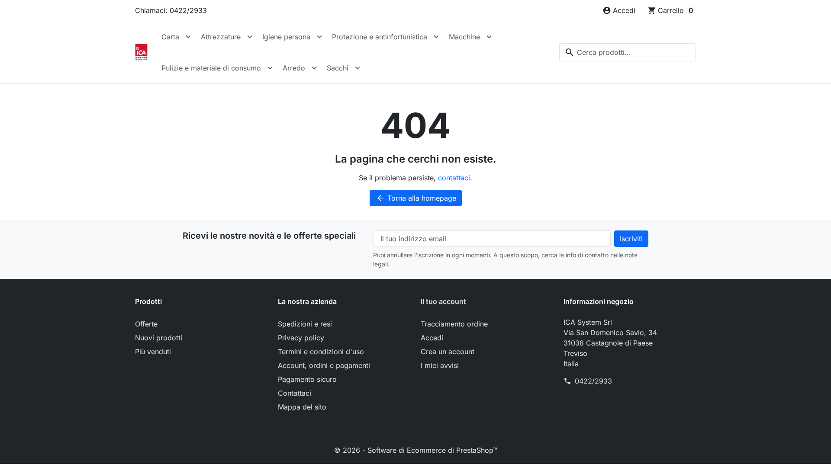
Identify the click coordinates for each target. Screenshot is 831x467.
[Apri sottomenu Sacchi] (357, 68)
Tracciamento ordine (454, 324)
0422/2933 (593, 381)
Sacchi (337, 68)
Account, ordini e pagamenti (324, 365)
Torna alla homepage (416, 198)
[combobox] (627, 52)
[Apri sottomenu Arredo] (314, 68)
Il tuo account (443, 301)
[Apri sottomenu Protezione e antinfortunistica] (436, 37)
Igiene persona (286, 36)
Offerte (146, 324)
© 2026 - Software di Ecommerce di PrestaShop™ (415, 450)
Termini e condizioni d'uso (321, 351)
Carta (170, 36)
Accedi (432, 337)
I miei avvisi (440, 365)
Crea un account (447, 351)
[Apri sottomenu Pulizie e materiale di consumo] (270, 68)
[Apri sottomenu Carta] (188, 37)
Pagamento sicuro (307, 379)
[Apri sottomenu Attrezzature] (249, 37)
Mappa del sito (302, 407)
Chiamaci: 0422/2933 (171, 10)
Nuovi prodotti (158, 337)
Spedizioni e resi (305, 324)
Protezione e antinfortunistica (379, 36)
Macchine (464, 36)
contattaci (454, 177)
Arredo (294, 68)
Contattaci (294, 393)
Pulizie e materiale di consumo (211, 68)
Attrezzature (221, 36)
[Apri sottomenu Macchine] (489, 37)
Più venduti (153, 351)
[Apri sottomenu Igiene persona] (319, 37)
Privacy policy (301, 337)
